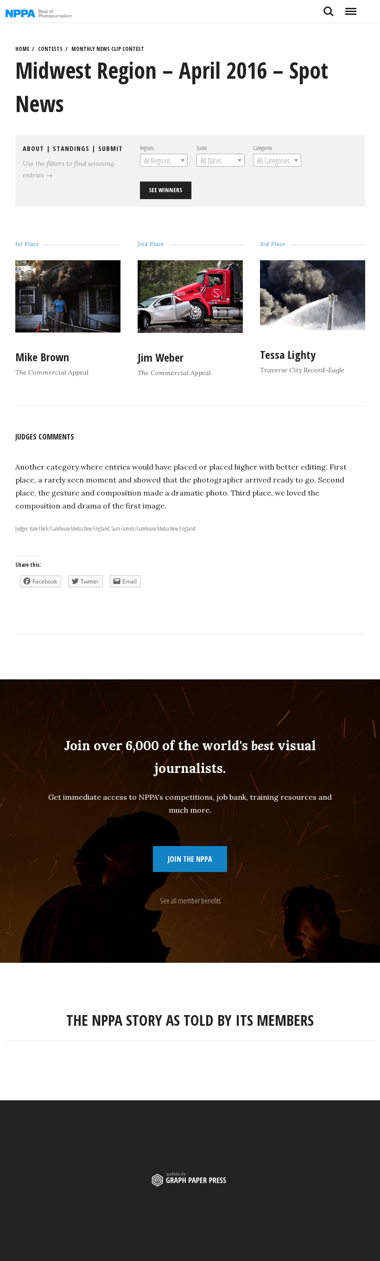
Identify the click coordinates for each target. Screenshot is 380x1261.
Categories (262, 148)
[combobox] (164, 160)
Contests (50, 49)
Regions (147, 148)
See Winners (165, 190)
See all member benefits (190, 901)
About (33, 148)
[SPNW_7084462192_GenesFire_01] (312, 327)
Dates (201, 148)
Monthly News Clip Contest (107, 49)
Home (22, 49)
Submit (110, 148)
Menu (351, 8)
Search (328, 8)
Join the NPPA (190, 859)
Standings (71, 148)
